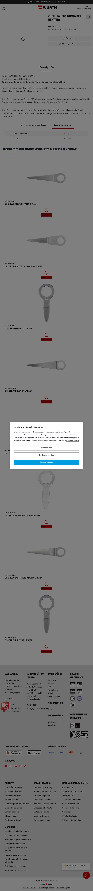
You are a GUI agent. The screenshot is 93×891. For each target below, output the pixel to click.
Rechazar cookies (46, 455)
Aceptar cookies (46, 462)
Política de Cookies (72, 441)
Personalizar (46, 448)
